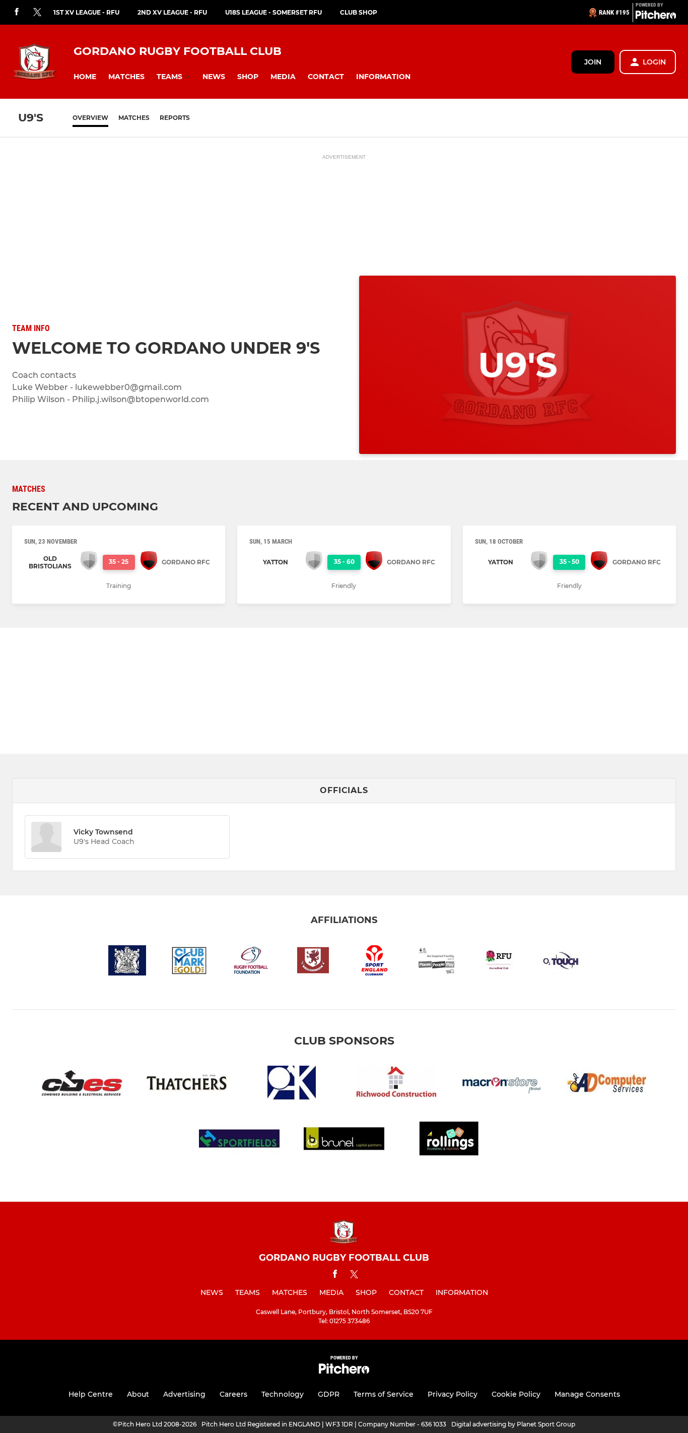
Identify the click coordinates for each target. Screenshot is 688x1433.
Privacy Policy (452, 1394)
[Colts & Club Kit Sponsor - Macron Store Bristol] (501, 1084)
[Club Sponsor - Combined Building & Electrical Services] (82, 1084)
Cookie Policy (516, 1394)
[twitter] (37, 13)
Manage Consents (587, 1394)
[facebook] (16, 12)
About (138, 1394)
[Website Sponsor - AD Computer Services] (606, 1084)
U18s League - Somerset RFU (273, 12)
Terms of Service (384, 1394)
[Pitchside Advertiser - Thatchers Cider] (187, 1084)
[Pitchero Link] (656, 17)
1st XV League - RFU (86, 12)
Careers (233, 1394)
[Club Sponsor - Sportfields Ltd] (239, 1140)
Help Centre (90, 1394)
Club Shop (358, 12)
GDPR (328, 1394)
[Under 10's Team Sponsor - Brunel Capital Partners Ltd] (344, 1140)
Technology (282, 1394)
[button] (84, 77)
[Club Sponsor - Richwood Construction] (396, 1084)
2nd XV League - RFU (172, 12)
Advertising (184, 1394)
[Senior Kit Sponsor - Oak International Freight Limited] (291, 1084)
